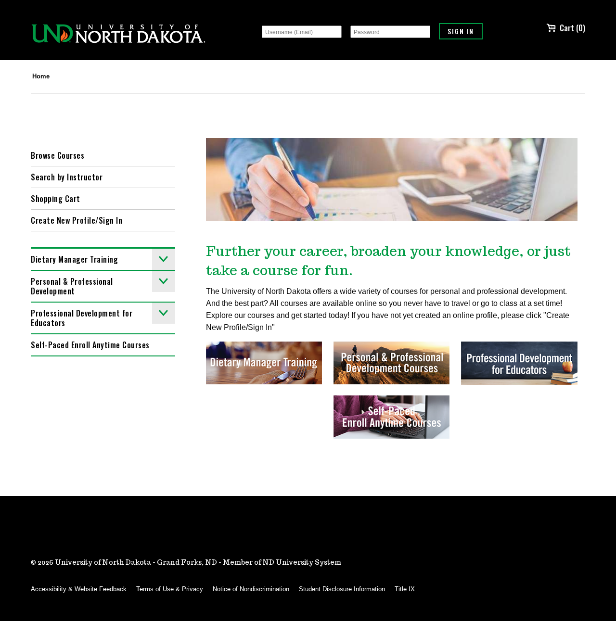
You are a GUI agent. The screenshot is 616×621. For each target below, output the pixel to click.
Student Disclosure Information (342, 589)
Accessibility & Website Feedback (79, 589)
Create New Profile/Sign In (76, 220)
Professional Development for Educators (81, 318)
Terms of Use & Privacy (169, 589)
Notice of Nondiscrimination (251, 589)
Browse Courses (57, 155)
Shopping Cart (55, 198)
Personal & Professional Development (72, 286)
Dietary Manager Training (74, 259)
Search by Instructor (67, 177)
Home (41, 76)
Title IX (405, 589)
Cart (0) (572, 28)
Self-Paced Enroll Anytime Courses (90, 345)
